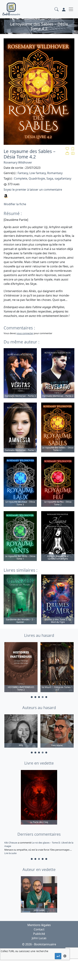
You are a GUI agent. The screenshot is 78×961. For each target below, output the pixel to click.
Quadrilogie (37, 178)
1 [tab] (32, 697)
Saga (49, 178)
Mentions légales (39, 925)
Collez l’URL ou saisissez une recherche (24, 951)
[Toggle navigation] (71, 9)
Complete (20, 178)
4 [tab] (43, 697)
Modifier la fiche (15, 204)
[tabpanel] (21, 667)
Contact (39, 929)
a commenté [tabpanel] (38, 848)
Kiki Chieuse (11, 842)
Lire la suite (10, 853)
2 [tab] (35, 697)
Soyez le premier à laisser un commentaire (33, 190)
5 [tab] (46, 697)
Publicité (39, 934)
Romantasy (55, 173)
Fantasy (23, 173)
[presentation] (58, 956)
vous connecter (25, 333)
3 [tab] (39, 697)
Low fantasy (37, 173)
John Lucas (39, 938)
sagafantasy (63, 178)
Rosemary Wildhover (18, 162)
